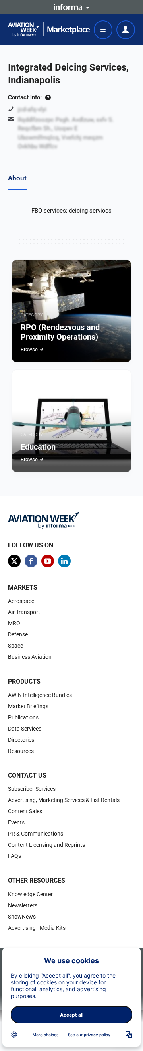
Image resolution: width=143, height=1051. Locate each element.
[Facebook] (31, 561)
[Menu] (103, 29)
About (17, 178)
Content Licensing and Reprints (46, 845)
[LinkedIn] (64, 561)
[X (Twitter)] (14, 561)
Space (15, 645)
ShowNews (22, 916)
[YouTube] (47, 561)
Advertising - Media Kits (37, 928)
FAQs (14, 856)
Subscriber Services (32, 789)
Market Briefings (28, 706)
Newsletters (22, 905)
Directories (21, 740)
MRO (14, 623)
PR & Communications (35, 833)
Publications (23, 717)
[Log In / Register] (125, 29)
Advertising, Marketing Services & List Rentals (64, 800)
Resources (21, 751)
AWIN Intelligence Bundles (40, 695)
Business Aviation (30, 657)
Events (16, 822)
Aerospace (21, 601)
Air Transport (24, 612)
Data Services (24, 728)
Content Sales (25, 811)
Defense (18, 634)
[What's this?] (48, 97)
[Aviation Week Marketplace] (49, 29)
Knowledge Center (30, 894)
